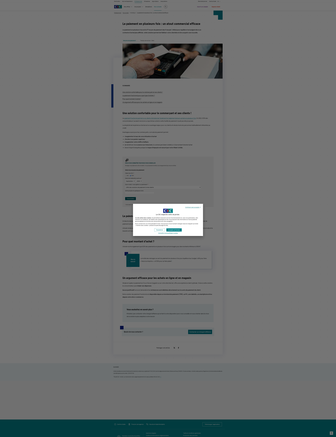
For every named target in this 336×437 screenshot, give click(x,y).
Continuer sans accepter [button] (192, 207)
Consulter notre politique (168, 233)
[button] (174, 230)
